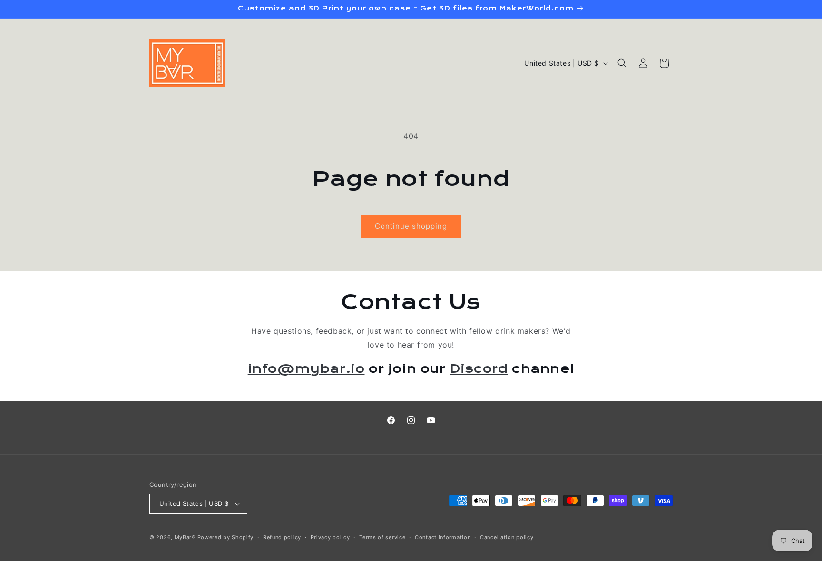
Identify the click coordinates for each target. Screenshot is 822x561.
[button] (622, 63)
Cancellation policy (506, 537)
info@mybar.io (306, 368)
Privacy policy (330, 537)
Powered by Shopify (225, 537)
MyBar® (185, 537)
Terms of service (382, 537)
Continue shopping (411, 226)
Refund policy (282, 537)
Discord (479, 368)
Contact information (442, 537)
